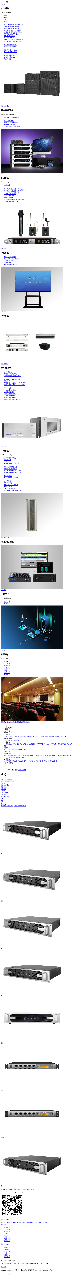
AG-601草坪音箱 (9, 488)
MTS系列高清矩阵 (10, 257)
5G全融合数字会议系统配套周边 (14, 199)
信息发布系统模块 (10, 397)
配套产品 (7, 381)
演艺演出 (7, 673)
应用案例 (3, 650)
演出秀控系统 (5, 537)
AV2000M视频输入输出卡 (12, 379)
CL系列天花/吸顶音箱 (11, 485)
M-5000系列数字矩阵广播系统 (13, 470)
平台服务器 (7, 388)
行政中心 (7, 671)
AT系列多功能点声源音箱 (12, 28)
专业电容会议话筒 (10, 196)
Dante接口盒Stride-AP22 (11, 124)
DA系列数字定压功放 (11, 478)
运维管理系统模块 (10, 394)
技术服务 (44, 1222)
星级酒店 (7, 669)
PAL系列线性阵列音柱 (11, 34)
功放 (5, 19)
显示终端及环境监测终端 (12, 399)
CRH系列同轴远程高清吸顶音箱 (14, 39)
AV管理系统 (8, 372)
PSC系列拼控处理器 (10, 264)
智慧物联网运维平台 (10, 374)
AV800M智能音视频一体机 (12, 376)
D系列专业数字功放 (10, 52)
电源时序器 (7, 59)
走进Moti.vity (5, 1244)
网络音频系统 (5, 106)
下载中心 (3, 590)
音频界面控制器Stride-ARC (12, 126)
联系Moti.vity (11, 722)
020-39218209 (22, 770)
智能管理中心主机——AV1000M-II (15, 383)
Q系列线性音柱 (9, 37)
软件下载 (7, 601)
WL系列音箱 (8, 483)
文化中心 (7, 667)
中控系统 (3, 311)
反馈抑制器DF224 (9, 57)
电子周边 (7, 21)
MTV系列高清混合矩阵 (11, 259)
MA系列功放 (8, 476)
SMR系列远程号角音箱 (11, 26)
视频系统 (3, 248)
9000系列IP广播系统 (10, 467)
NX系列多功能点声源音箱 (12, 30)
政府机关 (7, 661)
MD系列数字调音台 (10, 46)
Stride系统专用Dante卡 (11, 122)
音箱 (5, 15)
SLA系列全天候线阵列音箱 (12, 41)
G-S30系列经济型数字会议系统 (14, 190)
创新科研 (24, 722)
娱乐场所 (7, 675)
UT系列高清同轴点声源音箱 (13, 32)
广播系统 (3, 446)
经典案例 (3, 1224)
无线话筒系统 (8, 197)
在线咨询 (3, 1267)
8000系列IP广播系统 (10, 469)
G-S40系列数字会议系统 (11, 192)
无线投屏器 (7, 262)
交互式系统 (4, 364)
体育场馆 (7, 665)
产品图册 (7, 603)
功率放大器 (7, 460)
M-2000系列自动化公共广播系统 (14, 472)
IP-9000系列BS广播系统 (11, 463)
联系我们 (7, 1257)
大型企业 (7, 663)
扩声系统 (3, 4)
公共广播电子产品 (10, 458)
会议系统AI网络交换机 (11, 201)
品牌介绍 (7, 1247)
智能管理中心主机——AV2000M (14, 385)
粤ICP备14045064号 (58, 1270)
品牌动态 (18, 722)
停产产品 (3, 722)
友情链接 (4, 1273)
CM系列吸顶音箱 (9, 36)
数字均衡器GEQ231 (10, 55)
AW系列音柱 (8, 481)
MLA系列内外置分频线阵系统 (13, 24)
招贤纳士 (7, 1255)
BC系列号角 (8, 486)
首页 (28, 722)
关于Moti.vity (5, 1222)
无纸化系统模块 (9, 392)
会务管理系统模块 (10, 395)
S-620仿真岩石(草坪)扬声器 (12, 490)
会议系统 (3, 173)
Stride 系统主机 (9, 121)
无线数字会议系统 (10, 194)
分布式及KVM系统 (10, 390)
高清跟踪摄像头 (9, 260)
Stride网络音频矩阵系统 (11, 117)
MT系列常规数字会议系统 (12, 188)
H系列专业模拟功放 (10, 50)
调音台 (6, 17)
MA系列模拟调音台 (10, 45)
